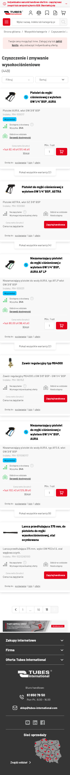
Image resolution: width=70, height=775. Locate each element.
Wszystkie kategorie (35, 31)
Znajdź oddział (18, 762)
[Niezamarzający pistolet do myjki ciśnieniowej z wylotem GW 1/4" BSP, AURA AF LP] (10, 265)
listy (30, 162)
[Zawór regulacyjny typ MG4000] (10, 363)
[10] (15, 609)
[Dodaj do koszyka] (61, 151)
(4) (35, 245)
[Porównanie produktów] (39, 13)
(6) (35, 513)
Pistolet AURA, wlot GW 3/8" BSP (21, 110)
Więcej (26, 153)
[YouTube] (27, 723)
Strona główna (12, 31)
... (30, 609)
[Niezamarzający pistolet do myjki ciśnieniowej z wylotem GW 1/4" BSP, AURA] (10, 432)
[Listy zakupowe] (47, 13)
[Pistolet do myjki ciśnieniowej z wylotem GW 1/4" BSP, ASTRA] (10, 189)
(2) (35, 172)
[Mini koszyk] (63, 13)
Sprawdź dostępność (20, 137)
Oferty (37, 162)
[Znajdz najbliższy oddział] (35, 630)
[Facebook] (42, 723)
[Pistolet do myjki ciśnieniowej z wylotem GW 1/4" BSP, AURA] (10, 97)
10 (38, 609)
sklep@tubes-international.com (38, 708)
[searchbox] (36, 22)
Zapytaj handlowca (55, 224)
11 (47, 609)
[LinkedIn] (35, 723)
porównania (20, 162)
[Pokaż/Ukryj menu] (6, 22)
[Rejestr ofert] (55, 13)
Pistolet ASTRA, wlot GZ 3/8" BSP (21, 202)
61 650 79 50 (36, 695)
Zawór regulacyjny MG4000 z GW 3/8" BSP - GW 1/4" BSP (34, 376)
